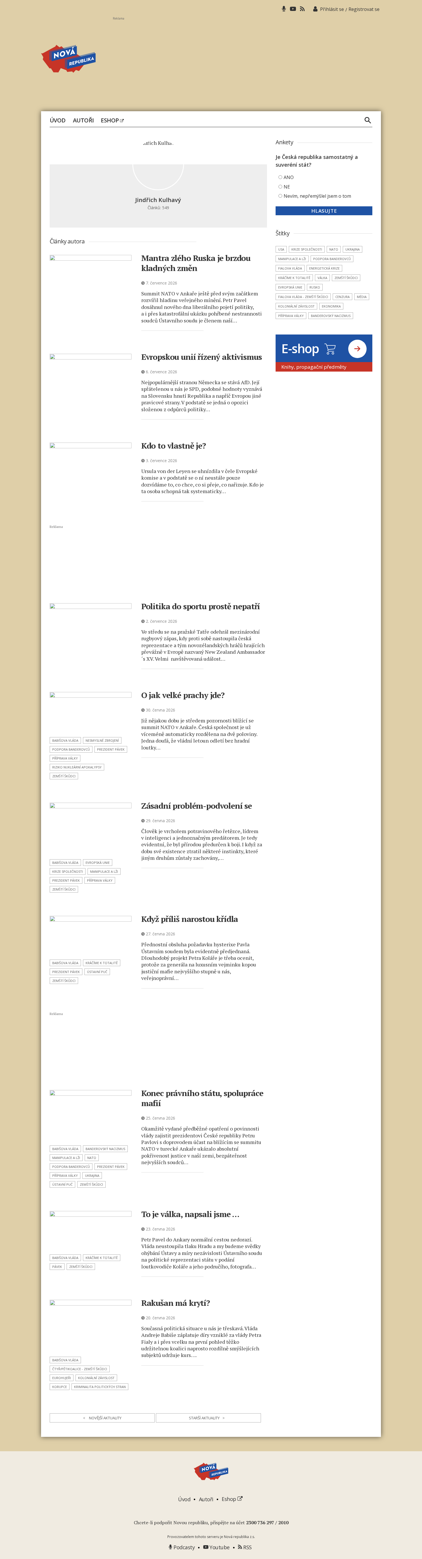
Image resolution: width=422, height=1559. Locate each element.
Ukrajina (92, 1175)
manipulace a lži (104, 871)
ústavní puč (97, 972)
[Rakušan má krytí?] (90, 1326)
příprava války (65, 758)
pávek (57, 1266)
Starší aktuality (207, 1417)
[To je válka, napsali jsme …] (90, 1231)
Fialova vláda (290, 268)
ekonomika (331, 306)
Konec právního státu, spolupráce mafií (202, 1098)
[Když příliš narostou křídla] (90, 936)
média (362, 297)
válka (322, 278)
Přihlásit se (332, 9)
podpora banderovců (71, 749)
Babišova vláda (65, 740)
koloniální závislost (96, 1378)
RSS (247, 1547)
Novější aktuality (102, 1417)
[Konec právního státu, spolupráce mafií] (90, 1116)
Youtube (219, 1547)
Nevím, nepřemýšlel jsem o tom (317, 196)
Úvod (58, 120)
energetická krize (324, 268)
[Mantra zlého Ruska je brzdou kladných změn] (90, 281)
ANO (289, 177)
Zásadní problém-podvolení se (196, 805)
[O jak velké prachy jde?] (90, 712)
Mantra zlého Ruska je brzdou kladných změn (195, 263)
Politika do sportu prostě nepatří (200, 606)
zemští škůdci (64, 776)
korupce (59, 1387)
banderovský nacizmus (105, 1149)
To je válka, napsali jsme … (190, 1214)
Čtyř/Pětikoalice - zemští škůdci (79, 1369)
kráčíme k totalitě (102, 963)
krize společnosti (67, 871)
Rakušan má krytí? (175, 1302)
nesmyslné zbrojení (102, 740)
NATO (91, 1158)
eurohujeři (61, 1378)
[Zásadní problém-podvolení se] (90, 829)
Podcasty (183, 1547)
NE (287, 187)
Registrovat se (364, 9)
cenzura (342, 297)
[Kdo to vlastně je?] (90, 462)
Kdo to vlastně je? (173, 445)
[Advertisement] (247, 60)
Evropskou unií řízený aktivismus (201, 356)
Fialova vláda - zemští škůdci (303, 297)
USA (281, 249)
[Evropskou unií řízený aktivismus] (90, 380)
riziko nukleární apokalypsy (77, 767)
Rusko (314, 287)
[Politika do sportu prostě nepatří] (90, 629)
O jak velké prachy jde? (182, 695)
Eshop (110, 120)
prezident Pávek (111, 749)
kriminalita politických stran (100, 1387)
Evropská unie (98, 862)
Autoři (83, 120)
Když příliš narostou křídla (189, 919)
